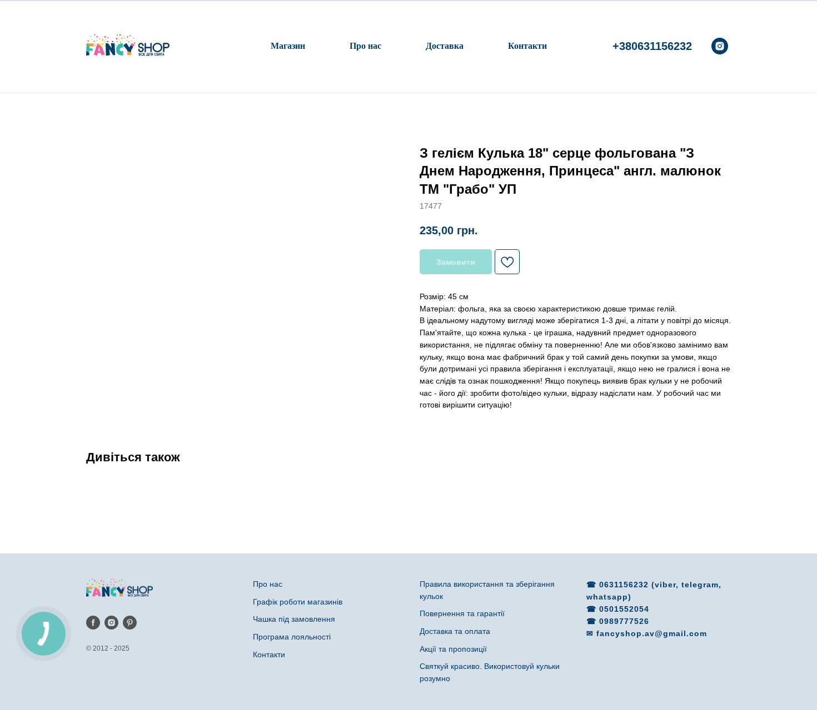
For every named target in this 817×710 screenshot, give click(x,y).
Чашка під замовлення (294, 619)
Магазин (288, 46)
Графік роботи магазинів (297, 601)
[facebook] (93, 623)
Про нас (365, 46)
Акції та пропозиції (453, 648)
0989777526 (624, 621)
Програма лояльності (292, 636)
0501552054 (624, 609)
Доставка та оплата (455, 631)
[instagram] (719, 46)
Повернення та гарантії (462, 613)
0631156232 (625, 584)
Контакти (527, 46)
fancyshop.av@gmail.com (651, 633)
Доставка (445, 46)
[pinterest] (130, 623)
